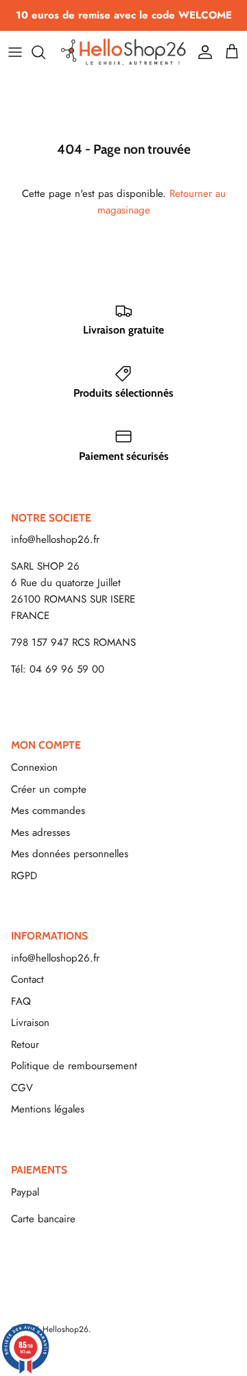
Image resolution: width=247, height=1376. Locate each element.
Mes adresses (40, 832)
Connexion (34, 767)
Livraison (30, 1022)
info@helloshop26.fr (55, 539)
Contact (27, 979)
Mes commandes (48, 810)
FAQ (21, 1001)
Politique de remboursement (74, 1065)
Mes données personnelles (69, 853)
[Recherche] (45, 52)
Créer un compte (48, 789)
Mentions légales (47, 1109)
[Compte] (202, 52)
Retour (25, 1044)
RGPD (24, 875)
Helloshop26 (66, 1329)
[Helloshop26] (123, 52)
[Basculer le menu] (15, 52)
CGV (22, 1087)
